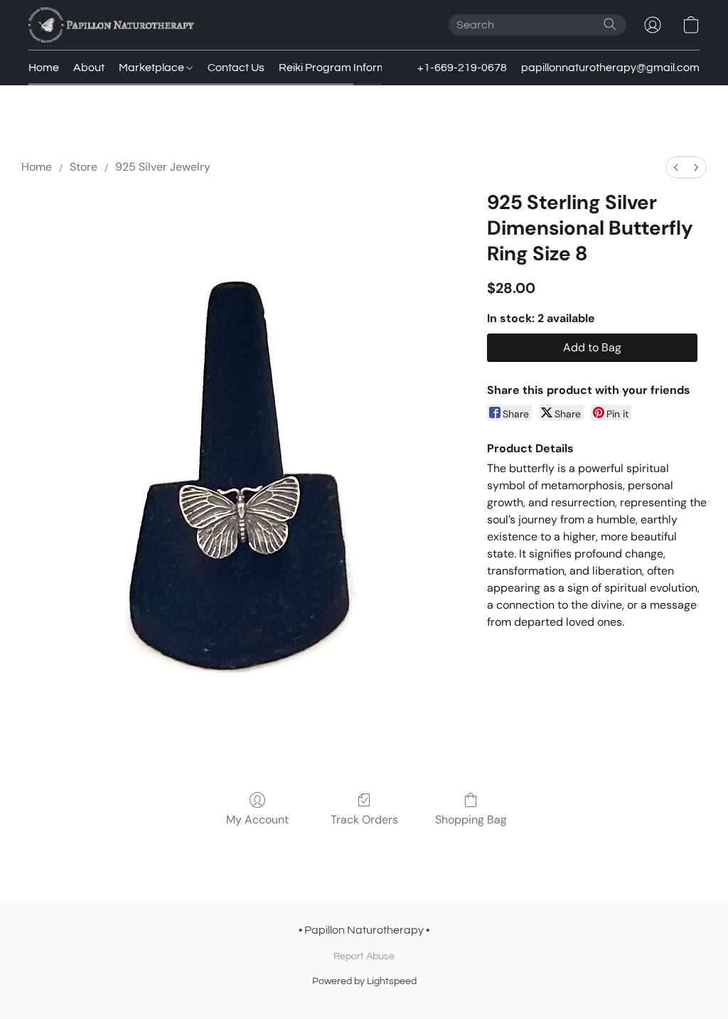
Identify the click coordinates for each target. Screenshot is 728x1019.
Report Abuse (364, 956)
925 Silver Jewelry (162, 166)
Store (83, 166)
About (89, 67)
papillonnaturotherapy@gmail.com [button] (610, 67)
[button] (111, 25)
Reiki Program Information (345, 67)
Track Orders (364, 819)
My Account (257, 819)
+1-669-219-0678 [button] (462, 67)
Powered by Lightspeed (364, 981)
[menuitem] (676, 167)
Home (43, 67)
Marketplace (152, 67)
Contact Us (236, 67)
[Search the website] (610, 24)
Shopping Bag (471, 819)
